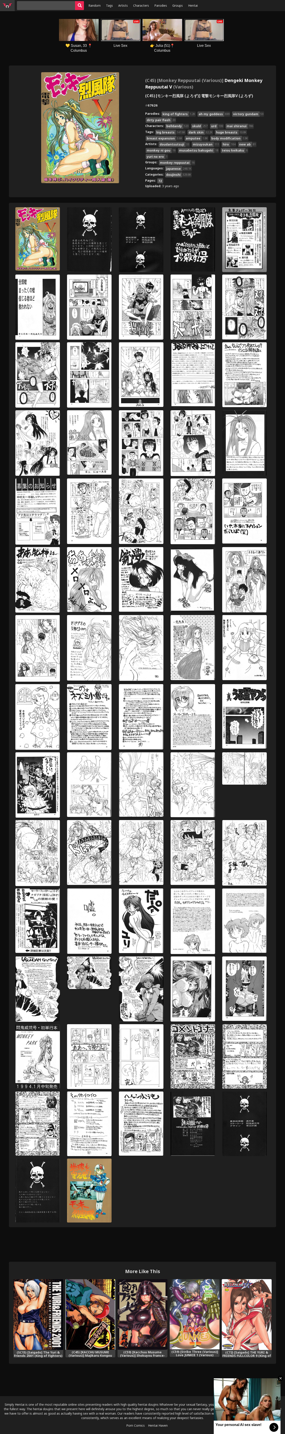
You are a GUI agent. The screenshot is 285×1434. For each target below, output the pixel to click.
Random (94, 5)
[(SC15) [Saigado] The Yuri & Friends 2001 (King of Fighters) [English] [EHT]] (38, 1314)
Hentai (193, 5)
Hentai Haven (158, 1425)
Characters (141, 5)
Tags (109, 5)
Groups (177, 5)
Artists (123, 5)
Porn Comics (135, 1425)
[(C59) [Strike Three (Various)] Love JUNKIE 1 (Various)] (195, 1314)
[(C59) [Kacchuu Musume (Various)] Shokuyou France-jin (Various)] (142, 1314)
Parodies (160, 5)
